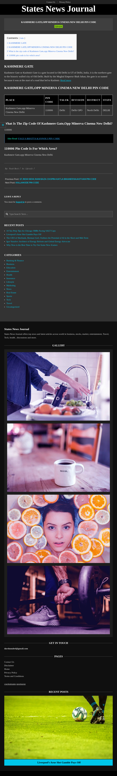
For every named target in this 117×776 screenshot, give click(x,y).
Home (7, 669)
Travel (9, 303)
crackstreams (10, 684)
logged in (20, 202)
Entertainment (12, 271)
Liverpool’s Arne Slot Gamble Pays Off (23, 234)
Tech (8, 300)
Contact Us (9, 662)
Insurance (10, 278)
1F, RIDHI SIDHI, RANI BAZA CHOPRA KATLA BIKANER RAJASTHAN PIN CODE (58, 179)
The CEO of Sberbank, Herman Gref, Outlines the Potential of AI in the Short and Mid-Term (47, 238)
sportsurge (21, 684)
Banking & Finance (15, 260)
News (8, 289)
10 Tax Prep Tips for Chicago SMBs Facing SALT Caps (31, 231)
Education (10, 268)
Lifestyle (58, 26)
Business (10, 264)
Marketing (11, 285)
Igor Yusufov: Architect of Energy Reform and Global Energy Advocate (38, 241)
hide (22, 38)
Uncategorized (12, 307)
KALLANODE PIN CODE (27, 182)
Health (9, 275)
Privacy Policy (10, 672)
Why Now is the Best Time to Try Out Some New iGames (32, 245)
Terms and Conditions (14, 676)
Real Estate (11, 292)
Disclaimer (9, 665)
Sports (9, 296)
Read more (65, 80)
